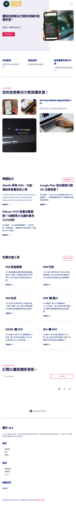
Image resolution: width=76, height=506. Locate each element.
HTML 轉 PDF (14, 329)
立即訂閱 (62, 376)
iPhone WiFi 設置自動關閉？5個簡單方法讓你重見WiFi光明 (18, 216)
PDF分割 (48, 267)
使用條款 (7, 472)
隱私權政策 (8, 469)
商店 (6, 452)
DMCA (6, 474)
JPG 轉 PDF (50, 329)
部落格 (7, 455)
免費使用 (9, 285)
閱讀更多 (6, 204)
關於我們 (7, 449)
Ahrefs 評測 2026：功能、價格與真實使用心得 (18, 187)
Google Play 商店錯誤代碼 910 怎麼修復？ (56, 187)
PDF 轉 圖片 (50, 298)
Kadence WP (39, 500)
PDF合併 (11, 298)
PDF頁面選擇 (14, 267)
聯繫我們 (5, 488)
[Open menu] (72, 3)
